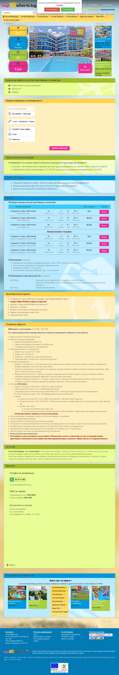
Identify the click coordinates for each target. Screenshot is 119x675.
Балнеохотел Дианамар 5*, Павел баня (68, 334)
